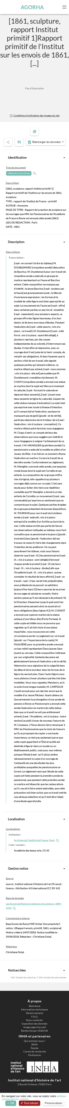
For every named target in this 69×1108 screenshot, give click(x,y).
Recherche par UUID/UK (34, 1031)
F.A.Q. (34, 1016)
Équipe (34, 1048)
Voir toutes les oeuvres (23, 977)
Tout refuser (30, 1103)
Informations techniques (34, 1009)
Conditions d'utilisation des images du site (36, 115)
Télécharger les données (46, 141)
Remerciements (34, 1013)
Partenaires (34, 1055)
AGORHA (32, 7)
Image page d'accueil (34, 1027)
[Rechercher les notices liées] (58, 840)
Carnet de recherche (34, 1051)
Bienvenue (34, 1006)
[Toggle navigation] (65, 7)
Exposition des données (34, 1024)
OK (12, 1103)
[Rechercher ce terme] (35, 173)
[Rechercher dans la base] (15, 907)
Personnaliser (53, 1103)
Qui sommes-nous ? (34, 1041)
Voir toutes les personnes (52, 977)
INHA (34, 1044)
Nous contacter (34, 1020)
